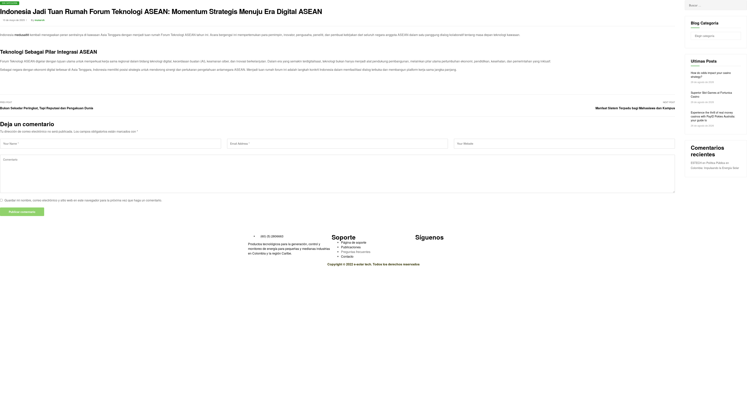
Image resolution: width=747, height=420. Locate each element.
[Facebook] (420, 245)
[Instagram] (452, 245)
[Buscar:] (716, 5)
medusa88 (21, 34)
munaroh (40, 20)
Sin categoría (9, 3)
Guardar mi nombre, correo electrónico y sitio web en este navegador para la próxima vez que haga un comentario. (83, 200)
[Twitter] (441, 245)
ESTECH (696, 163)
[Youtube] (431, 245)
